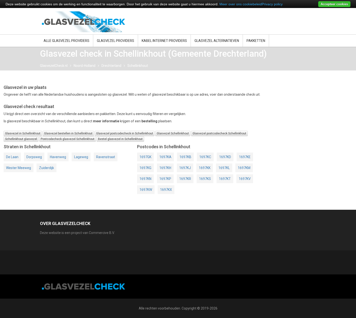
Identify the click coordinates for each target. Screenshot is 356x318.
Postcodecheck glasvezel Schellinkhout (67, 139)
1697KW (145, 190)
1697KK (204, 168)
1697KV (245, 179)
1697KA (165, 157)
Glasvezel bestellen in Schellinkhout (68, 133)
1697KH (165, 168)
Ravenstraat (105, 157)
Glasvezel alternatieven (216, 41)
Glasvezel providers (115, 41)
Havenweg (58, 157)
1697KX (166, 190)
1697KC (205, 157)
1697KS (205, 179)
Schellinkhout (137, 66)
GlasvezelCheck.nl (54, 66)
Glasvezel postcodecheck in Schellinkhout (124, 133)
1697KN (145, 179)
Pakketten (256, 41)
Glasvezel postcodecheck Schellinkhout (219, 133)
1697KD (225, 157)
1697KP (165, 179)
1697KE (245, 157)
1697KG (145, 168)
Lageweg (81, 157)
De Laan (12, 157)
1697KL (224, 168)
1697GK (145, 157)
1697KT (225, 179)
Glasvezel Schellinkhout (173, 133)
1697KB (185, 157)
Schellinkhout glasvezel (21, 139)
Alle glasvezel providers (66, 41)
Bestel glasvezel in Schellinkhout (120, 139)
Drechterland (111, 66)
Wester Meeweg (18, 168)
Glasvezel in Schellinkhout (22, 133)
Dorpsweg (34, 157)
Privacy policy (272, 4)
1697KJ (185, 168)
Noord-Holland (84, 66)
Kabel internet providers (164, 41)
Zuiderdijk (46, 168)
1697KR (185, 179)
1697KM (244, 168)
